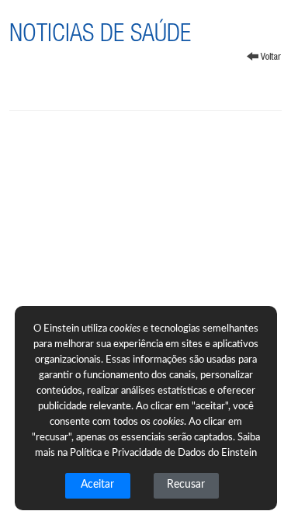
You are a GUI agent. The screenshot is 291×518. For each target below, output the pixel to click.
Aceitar (97, 484)
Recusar (186, 484)
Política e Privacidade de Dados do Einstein (163, 453)
